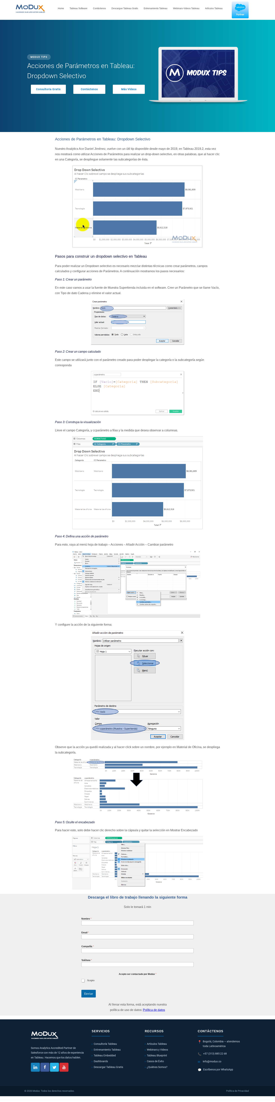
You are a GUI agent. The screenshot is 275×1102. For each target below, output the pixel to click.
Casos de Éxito (155, 1061)
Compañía (87, 946)
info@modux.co (212, 1061)
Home (61, 8)
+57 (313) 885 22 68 (215, 1053)
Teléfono (86, 960)
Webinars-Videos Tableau (186, 8)
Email (85, 932)
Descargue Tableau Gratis (124, 8)
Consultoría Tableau (105, 1043)
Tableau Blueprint (157, 1055)
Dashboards (101, 1061)
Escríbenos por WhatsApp (218, 1069)
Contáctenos (99, 8)
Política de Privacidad (237, 1090)
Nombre (86, 918)
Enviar (88, 993)
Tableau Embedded (105, 1055)
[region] (137, 76)
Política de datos (154, 1010)
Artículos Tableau (214, 8)
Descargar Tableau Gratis (108, 1067)
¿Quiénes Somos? (157, 1067)
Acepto (90, 980)
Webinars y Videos (157, 1049)
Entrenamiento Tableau (155, 8)
